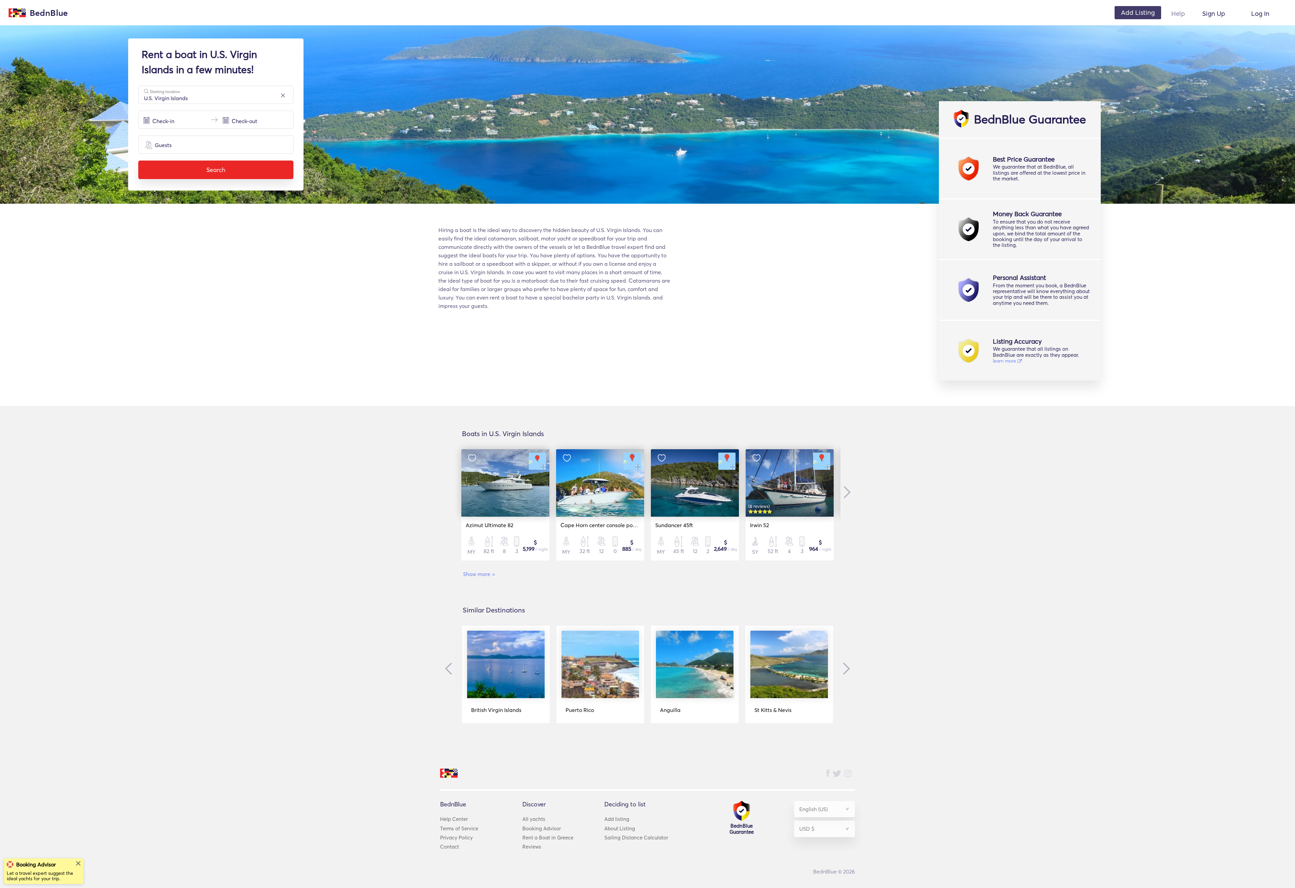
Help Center (454, 819)
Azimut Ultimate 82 (489, 525)
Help (1178, 13)
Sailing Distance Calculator (636, 837)
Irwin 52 (759, 525)
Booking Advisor (541, 828)
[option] (505, 505)
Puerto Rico (580, 710)
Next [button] (845, 492)
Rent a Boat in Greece (547, 837)
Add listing (616, 819)
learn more (1005, 361)
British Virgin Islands (496, 710)
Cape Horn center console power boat (607, 525)
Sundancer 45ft (674, 525)
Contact (449, 846)
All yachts (533, 819)
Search (215, 170)
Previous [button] (450, 668)
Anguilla (670, 710)
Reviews (531, 846)
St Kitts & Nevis (773, 710)
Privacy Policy (456, 837)
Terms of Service (459, 828)
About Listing (619, 828)
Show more (479, 574)
